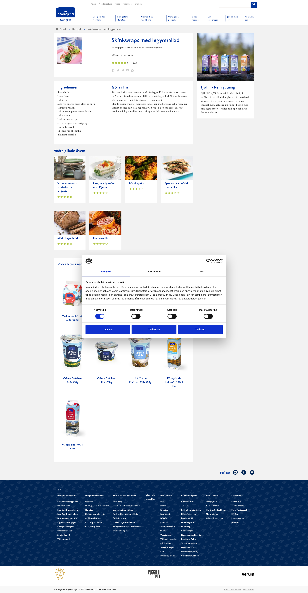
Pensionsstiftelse (188, 539)
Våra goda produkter (150, 497)
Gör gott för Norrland (67, 496)
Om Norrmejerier (189, 496)
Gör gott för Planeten (94, 496)
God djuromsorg (120, 518)
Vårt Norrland (63, 539)
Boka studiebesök (239, 510)
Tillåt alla (200, 329)
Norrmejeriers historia (191, 535)
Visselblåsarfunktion (190, 556)
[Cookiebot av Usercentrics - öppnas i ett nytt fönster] (209, 261)
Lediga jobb (211, 502)
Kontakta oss (187, 502)
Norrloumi (165, 514)
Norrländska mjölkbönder (124, 496)
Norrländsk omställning (67, 510)
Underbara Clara (64, 531)
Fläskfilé (163, 506)
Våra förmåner (212, 506)
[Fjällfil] (154, 574)
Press (117, 4)
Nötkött (164, 518)
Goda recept (166, 496)
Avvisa (108, 329)
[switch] (136, 316)
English (138, 4)
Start (59, 490)
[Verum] (248, 574)
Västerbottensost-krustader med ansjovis (67, 187)
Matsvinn (89, 502)
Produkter (127, 4)
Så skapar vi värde (189, 544)
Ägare (93, 4)
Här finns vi (236, 514)
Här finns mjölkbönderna (124, 523)
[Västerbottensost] (60, 574)
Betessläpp (117, 502)
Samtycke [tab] (105, 271)
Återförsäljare (105, 4)
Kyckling (164, 510)
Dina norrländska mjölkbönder (126, 506)
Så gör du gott (63, 535)
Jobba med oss (212, 496)
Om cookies (248, 590)
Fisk (162, 502)
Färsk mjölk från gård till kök (125, 514)
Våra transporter (92, 527)
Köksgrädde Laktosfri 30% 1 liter (174, 382)
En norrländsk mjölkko (123, 510)
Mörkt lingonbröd (67, 238)
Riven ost (164, 523)
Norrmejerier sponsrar (67, 518)
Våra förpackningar (93, 523)
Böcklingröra (136, 183)
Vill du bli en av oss (214, 518)
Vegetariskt (165, 535)
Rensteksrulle (100, 238)
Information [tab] (154, 271)
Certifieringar (187, 531)
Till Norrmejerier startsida (65, 14)
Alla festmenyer (167, 548)
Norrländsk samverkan (67, 514)
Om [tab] (202, 271)
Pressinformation (232, 590)
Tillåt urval (154, 329)
